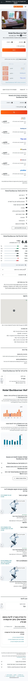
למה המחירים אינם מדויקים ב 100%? (16, 667)
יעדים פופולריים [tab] (8, 626)
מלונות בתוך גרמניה (20, 676)
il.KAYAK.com (20, 674)
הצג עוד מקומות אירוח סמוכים (6, 495)
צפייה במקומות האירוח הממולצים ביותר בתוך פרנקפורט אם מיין (6, 562)
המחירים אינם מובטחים (21, 657)
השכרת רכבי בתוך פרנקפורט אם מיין (16, 639)
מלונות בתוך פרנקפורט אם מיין (17, 641)
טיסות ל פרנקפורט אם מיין (18, 637)
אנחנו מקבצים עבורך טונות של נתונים (16, 664)
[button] (1, 2)
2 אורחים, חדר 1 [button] (21, 46)
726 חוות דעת (12, 35)
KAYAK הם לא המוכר (20, 661)
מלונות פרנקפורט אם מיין (10, 676)
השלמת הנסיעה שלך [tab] (20, 626)
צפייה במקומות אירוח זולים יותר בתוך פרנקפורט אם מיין (7, 528)
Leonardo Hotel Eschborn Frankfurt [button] (18, 581)
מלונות (15, 674)
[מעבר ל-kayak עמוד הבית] (18, 7)
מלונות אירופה (9, 674)
